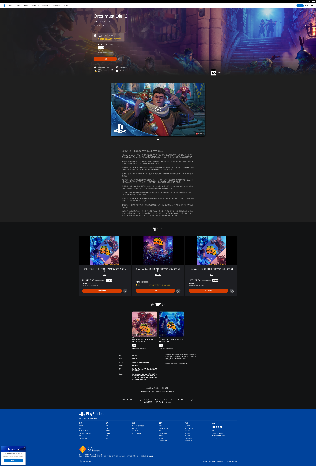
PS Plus (34, 6)
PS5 (18, 6)
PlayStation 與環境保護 (138, 426)
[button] (158, 109)
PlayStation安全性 (163, 428)
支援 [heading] (160, 423)
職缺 (80, 428)
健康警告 (187, 433)
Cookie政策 (228, 461)
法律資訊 (205, 461)
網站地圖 (234, 461)
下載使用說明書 (163, 440)
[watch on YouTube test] (199, 133)
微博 (213, 430)
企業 (80, 435)
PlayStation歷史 (83, 438)
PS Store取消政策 (190, 428)
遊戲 (25, 6)
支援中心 (161, 426)
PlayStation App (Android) (218, 435)
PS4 (107, 428)
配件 (107, 435)
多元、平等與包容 (136, 433)
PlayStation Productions (85, 433)
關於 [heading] (80, 423)
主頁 (80, 418)
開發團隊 (187, 435)
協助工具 (134, 428)
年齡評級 (187, 431)
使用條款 (187, 426)
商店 (10, 6)
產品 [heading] (107, 423)
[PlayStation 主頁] (4, 5)
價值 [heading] (133, 423)
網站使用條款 (220, 461)
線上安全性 (135, 431)
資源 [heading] (186, 423)
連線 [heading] (213, 423)
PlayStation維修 (163, 433)
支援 (65, 6)
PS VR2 (108, 431)
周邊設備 (45, 6)
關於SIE (81, 426)
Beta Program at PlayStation (219, 438)
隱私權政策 (212, 461)
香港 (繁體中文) (87, 461)
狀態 (160, 431)
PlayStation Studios (84, 431)
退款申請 (161, 438)
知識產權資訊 (188, 438)
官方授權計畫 (188, 440)
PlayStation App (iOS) (217, 433)
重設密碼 (161, 435)
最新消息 (56, 6)
